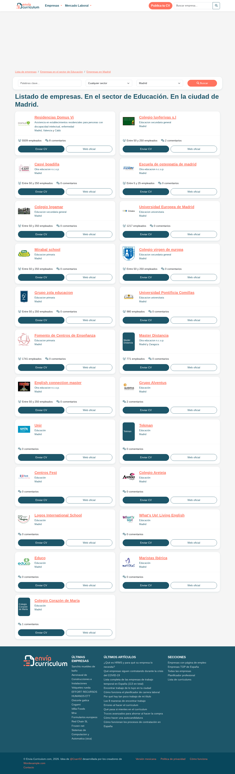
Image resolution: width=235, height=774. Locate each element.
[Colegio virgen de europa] (129, 254)
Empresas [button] (52, 5)
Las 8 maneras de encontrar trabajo (125, 700)
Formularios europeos (84, 717)
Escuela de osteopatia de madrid (167, 164)
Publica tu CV (160, 5)
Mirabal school (47, 250)
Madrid (38, 130)
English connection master (58, 383)
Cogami (76, 704)
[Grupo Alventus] (129, 386)
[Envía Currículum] (28, 5)
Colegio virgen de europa (161, 250)
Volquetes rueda (81, 687)
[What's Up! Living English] (129, 519)
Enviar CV (41, 148)
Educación (144, 388)
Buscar (203, 83)
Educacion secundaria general (155, 122)
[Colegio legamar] (24, 210)
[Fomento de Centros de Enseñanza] (24, 339)
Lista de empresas (26, 71)
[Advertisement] (46, 38)
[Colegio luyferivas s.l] (129, 121)
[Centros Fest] (24, 476)
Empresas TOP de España (183, 666)
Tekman (127, 431)
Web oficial (89, 148)
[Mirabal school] (24, 253)
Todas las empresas (179, 671)
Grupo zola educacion (54, 293)
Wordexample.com (34, 763)
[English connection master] (24, 387)
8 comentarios (57, 140)
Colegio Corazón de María (23, 607)
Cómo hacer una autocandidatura (123, 717)
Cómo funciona (198, 758)
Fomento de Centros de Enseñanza (65, 335)
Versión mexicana (146, 758)
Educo (40, 558)
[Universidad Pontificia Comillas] (129, 296)
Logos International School (58, 515)
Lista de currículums (179, 679)
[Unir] (24, 429)
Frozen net (78, 725)
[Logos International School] (24, 519)
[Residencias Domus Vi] (24, 123)
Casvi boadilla (47, 164)
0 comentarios (68, 183)
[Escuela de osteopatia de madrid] (129, 168)
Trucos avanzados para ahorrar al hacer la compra (133, 713)
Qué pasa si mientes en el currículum (125, 709)
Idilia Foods (78, 708)
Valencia (47, 130)
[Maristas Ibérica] (129, 562)
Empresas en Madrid (98, 71)
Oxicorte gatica (80, 700)
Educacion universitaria (151, 212)
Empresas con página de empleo (187, 662)
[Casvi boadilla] (24, 168)
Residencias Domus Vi (54, 117)
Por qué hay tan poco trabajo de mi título (127, 696)
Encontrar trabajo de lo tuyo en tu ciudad (127, 687)
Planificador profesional (181, 675)
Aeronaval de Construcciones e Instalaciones (82, 679)
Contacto (29, 767)
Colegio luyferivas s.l (157, 117)
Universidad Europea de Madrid (166, 207)
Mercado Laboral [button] (77, 5)
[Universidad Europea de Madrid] (129, 211)
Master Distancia (128, 341)
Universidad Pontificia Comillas (166, 293)
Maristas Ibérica (153, 558)
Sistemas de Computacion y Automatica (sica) (82, 734)
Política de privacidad (173, 758)
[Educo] (24, 561)
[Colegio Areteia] (129, 476)
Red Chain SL (80, 721)
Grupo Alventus (153, 383)
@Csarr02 (76, 758)
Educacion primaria (45, 254)
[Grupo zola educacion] (24, 297)
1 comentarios (30, 624)
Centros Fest (46, 473)
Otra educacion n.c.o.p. (47, 169)
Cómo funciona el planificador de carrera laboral (132, 692)
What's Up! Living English (162, 515)
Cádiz (58, 130)
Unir (38, 425)
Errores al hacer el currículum (121, 705)
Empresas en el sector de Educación (61, 71)
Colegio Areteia (152, 473)
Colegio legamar (49, 207)
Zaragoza (154, 344)
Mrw (74, 712)
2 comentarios (173, 140)
